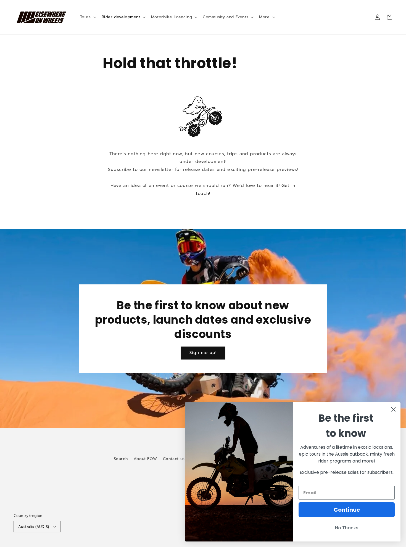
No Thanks (346, 528)
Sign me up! (203, 353)
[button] (87, 17)
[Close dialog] (393, 409)
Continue (347, 510)
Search (121, 459)
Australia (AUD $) (33, 526)
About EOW (145, 459)
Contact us (174, 459)
